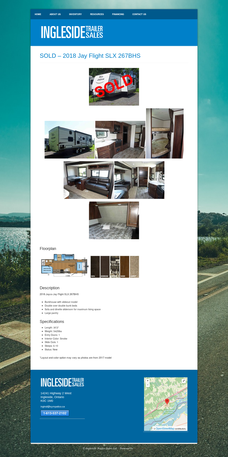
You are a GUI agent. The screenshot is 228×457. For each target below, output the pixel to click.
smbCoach (139, 448)
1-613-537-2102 (54, 413)
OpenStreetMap (165, 428)
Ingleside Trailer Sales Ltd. (71, 33)
